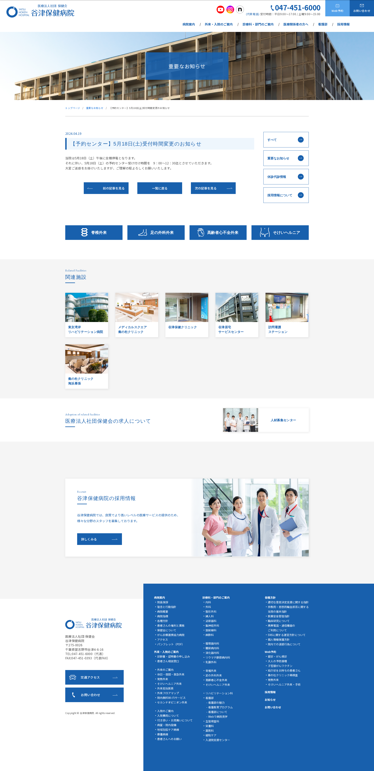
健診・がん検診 (277, 656)
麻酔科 (210, 635)
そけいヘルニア (286, 232)
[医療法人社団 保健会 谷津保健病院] (40, 11)
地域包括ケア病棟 (168, 730)
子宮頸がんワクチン (280, 666)
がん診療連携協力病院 (170, 635)
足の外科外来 (162, 232)
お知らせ (270, 700)
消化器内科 (212, 653)
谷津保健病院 (87, 713)
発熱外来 (162, 679)
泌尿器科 (211, 621)
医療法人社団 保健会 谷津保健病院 (93, 623)
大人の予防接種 (277, 661)
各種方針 (162, 621)
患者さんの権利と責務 (170, 625)
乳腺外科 (211, 662)
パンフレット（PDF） (170, 644)
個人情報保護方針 (279, 639)
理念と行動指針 (166, 607)
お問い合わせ (361, 11)
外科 (208, 607)
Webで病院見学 (218, 716)
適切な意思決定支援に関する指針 (288, 602)
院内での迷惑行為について (284, 644)
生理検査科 (212, 721)
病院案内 (189, 24)
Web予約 (337, 11)
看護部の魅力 (216, 702)
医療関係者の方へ (295, 24)
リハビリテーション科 (219, 693)
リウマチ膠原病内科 (218, 657)
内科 (208, 602)
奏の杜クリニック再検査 (283, 675)
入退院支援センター (218, 740)
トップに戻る (365, 763)
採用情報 (343, 24)
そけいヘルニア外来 (169, 684)
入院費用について (168, 715)
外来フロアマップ (168, 693)
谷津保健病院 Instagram (230, 9)
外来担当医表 (165, 688)
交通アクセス (90, 677)
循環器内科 (212, 643)
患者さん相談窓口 (168, 661)
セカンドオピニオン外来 (172, 702)
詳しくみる (89, 539)
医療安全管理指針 (279, 616)
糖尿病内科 (212, 648)
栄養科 (210, 726)
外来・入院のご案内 (219, 24)
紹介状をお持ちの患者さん (284, 670)
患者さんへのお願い (169, 739)
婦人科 (210, 616)
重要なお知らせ (278, 158)
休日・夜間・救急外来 (170, 674)
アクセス (162, 639)
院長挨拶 (162, 602)
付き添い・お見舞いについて (175, 720)
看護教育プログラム (220, 707)
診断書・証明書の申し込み (173, 656)
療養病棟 (162, 734)
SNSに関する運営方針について (287, 635)
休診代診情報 (276, 176)
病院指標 (162, 616)
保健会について (166, 630)
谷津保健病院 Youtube (220, 9)
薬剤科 (210, 730)
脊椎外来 (99, 232)
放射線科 (211, 630)
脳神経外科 (212, 625)
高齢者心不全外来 (222, 232)
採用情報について (279, 195)
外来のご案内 (165, 670)
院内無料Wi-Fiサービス (171, 698)
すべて (272, 139)
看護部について (217, 712)
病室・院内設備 (166, 725)
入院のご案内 (165, 711)
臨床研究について (279, 621)
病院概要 (162, 611)
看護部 (322, 24)
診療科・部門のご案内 (258, 24)
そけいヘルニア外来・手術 (284, 684)
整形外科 (211, 611)
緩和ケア (211, 735)
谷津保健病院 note (240, 9)
